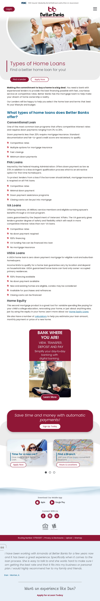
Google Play (60, 502)
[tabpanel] (27, 452)
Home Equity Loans (79, 311)
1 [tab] (46, 472)
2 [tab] (50, 472)
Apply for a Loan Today (50, 595)
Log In (10, 10)
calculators (41, 316)
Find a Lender (19, 79)
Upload (69, 538)
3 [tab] (54, 472)
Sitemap (78, 538)
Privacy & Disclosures (54, 538)
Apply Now (40, 80)
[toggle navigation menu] (94, 9)
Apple (43, 502)
